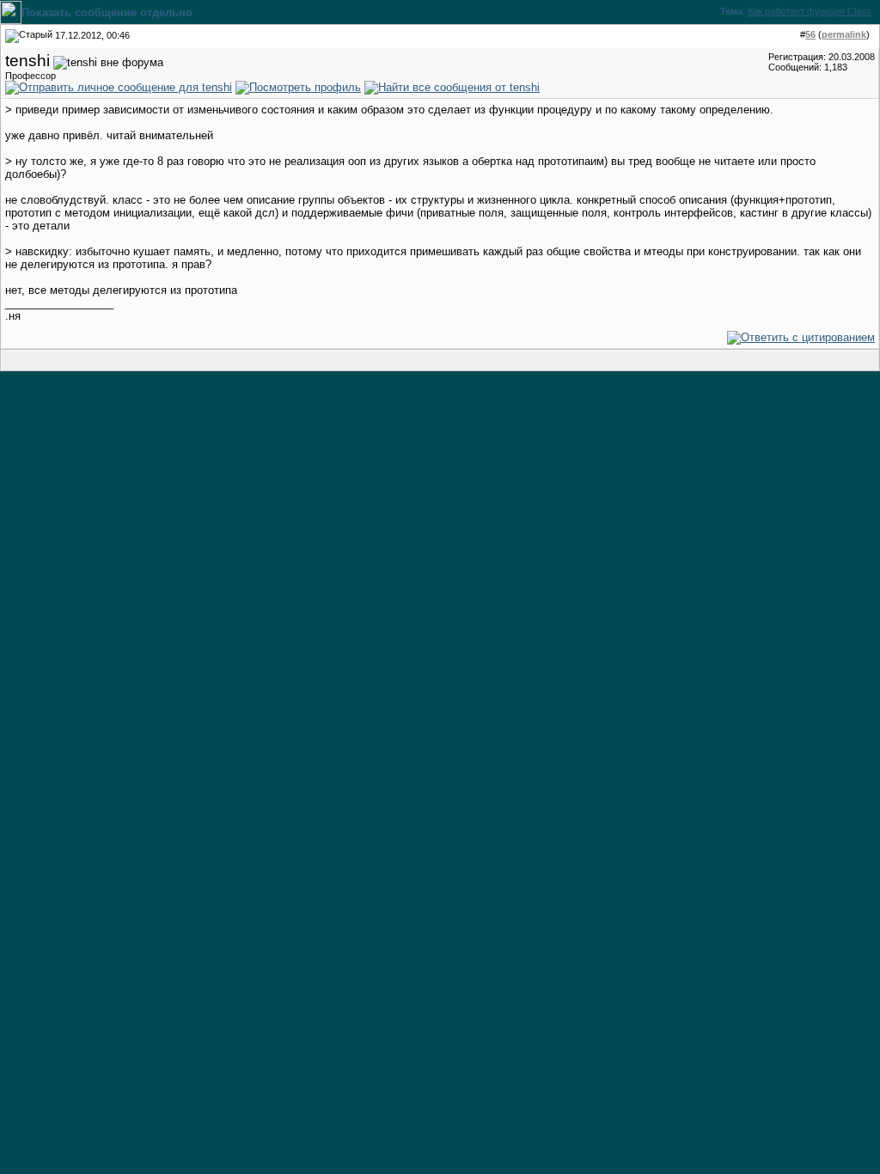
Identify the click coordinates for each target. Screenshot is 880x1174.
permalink (844, 34)
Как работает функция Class (809, 11)
